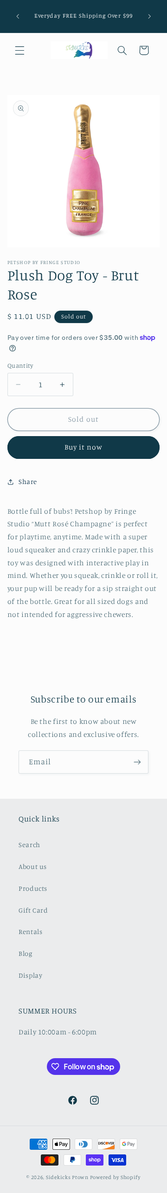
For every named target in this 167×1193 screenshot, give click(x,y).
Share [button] (28, 481)
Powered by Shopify (115, 1177)
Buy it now (83, 447)
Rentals (30, 931)
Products (33, 888)
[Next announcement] (149, 16)
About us (33, 866)
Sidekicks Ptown (67, 1177)
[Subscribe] (137, 761)
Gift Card (33, 910)
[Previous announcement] (17, 16)
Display (30, 975)
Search (29, 844)
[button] (19, 50)
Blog (25, 953)
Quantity (20, 365)
